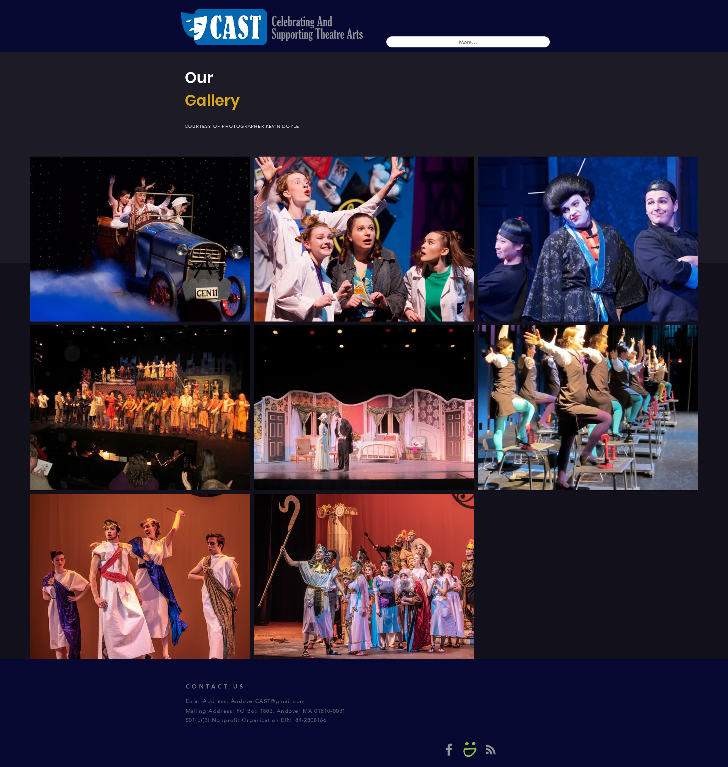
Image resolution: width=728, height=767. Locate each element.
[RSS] (491, 750)
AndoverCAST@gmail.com (268, 701)
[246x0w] (470, 750)
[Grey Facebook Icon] (449, 750)
